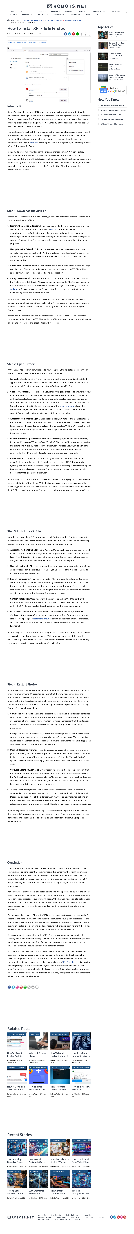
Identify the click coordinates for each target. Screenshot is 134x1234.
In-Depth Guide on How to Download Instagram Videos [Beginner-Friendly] (112, 115)
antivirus (14, 289)
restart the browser (42, 618)
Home (12, 11)
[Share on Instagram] (17, 987)
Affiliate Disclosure (62, 1219)
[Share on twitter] (69, 33)
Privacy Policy (43, 1219)
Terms (101, 1217)
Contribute (61, 1217)
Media (12, 14)
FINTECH (55, 11)
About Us (42, 1215)
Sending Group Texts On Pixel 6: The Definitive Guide (117, 44)
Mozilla (53, 229)
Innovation (58, 14)
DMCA (77, 1219)
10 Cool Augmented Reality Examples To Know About (117, 33)
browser (34, 142)
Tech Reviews (99, 11)
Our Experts (56, 1215)
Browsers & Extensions (37, 43)
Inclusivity (87, 1215)
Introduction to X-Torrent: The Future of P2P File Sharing (116, 55)
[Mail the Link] (85, 33)
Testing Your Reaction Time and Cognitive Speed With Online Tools (113, 105)
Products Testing (45, 1217)
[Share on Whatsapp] (77, 33)
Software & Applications (17, 43)
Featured (75, 14)
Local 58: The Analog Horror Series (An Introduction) (117, 76)
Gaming (68, 11)
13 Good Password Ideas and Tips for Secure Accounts (112, 119)
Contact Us (89, 1217)
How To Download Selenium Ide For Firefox (16, 1089)
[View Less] (89, 33)
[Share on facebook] (65, 33)
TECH (30, 11)
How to (82, 11)
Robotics (42, 11)
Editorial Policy (72, 1215)
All (98, 14)
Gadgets (116, 11)
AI (21, 11)
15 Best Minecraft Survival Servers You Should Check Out (112, 124)
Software (42, 14)
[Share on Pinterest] (73, 33)
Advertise (75, 1217)
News (87, 14)
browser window (67, 406)
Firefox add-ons (70, 962)
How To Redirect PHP (115, 65)
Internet (26, 14)
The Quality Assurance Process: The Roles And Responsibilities (113, 110)
